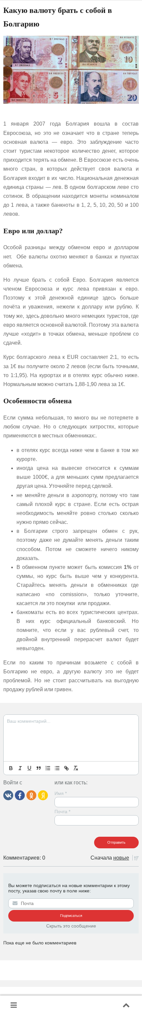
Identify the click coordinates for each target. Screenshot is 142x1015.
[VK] (8, 795)
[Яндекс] (43, 795)
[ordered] (48, 768)
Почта (62, 811)
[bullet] (57, 768)
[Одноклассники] (31, 795)
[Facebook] (20, 795)
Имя (60, 793)
